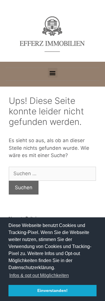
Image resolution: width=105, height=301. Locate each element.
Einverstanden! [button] (52, 290)
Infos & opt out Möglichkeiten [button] (39, 275)
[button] (52, 73)
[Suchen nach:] (52, 173)
